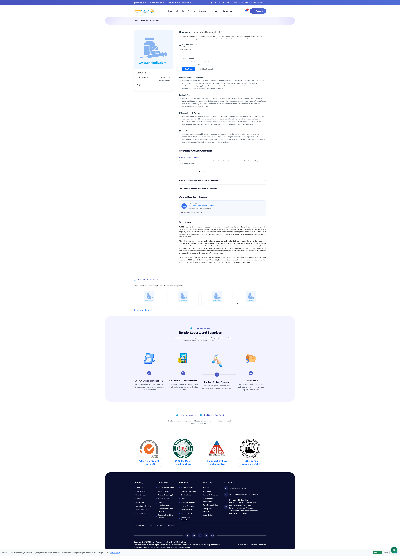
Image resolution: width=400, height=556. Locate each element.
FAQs (183, 498)
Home (170, 11)
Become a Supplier (188, 502)
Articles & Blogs (187, 487)
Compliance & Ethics (143, 506)
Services (202, 11)
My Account (258, 11)
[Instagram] (219, 3)
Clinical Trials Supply (165, 491)
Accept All (377, 553)
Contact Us (227, 11)
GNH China (161, 526)
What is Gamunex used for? (190, 157)
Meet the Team (141, 491)
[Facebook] (211, 3)
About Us (180, 11)
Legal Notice (208, 515)
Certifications (186, 495)
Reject (386, 553)
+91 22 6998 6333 (242, 3)
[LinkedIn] (215, 3)
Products (191, 11)
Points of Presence (210, 495)
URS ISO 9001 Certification (183, 462)
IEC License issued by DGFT (250, 462)
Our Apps (207, 491)
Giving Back (140, 502)
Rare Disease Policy (210, 505)
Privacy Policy (242, 545)
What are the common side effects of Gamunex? (199, 180)
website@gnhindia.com (182, 2)
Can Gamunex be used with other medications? (198, 189)
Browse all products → (142, 310)
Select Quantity (188, 59)
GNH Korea (172, 526)
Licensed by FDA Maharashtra (217, 462)
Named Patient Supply (166, 487)
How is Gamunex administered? (192, 172)
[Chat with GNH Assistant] (394, 550)
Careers (215, 11)
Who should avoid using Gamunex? (193, 197)
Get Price (188, 69)
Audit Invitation (186, 510)
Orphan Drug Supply (166, 495)
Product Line (208, 487)
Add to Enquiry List (207, 69)
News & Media (141, 495)
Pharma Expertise (187, 506)
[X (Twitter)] (223, 3)
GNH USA (150, 526)
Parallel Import (163, 498)
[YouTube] (228, 3)
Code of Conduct (142, 510)
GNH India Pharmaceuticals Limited (203, 206)
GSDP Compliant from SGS (149, 462)
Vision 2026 (140, 513)
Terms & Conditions (258, 545)
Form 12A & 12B (186, 513)
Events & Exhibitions (188, 491)
